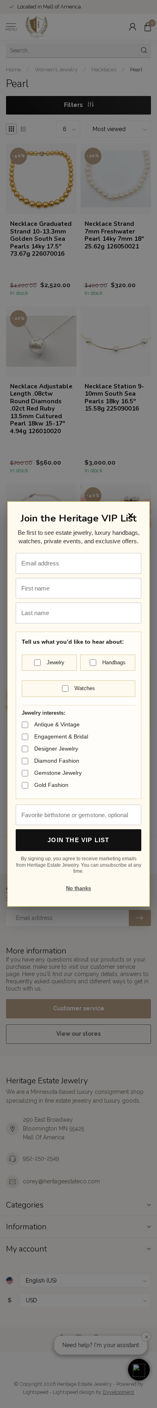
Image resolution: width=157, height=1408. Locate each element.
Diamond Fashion (56, 760)
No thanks (78, 888)
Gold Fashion (51, 785)
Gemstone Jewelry (58, 773)
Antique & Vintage (57, 724)
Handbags (114, 662)
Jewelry (55, 662)
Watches (84, 688)
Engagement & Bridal (61, 736)
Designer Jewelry (56, 748)
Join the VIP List (78, 839)
